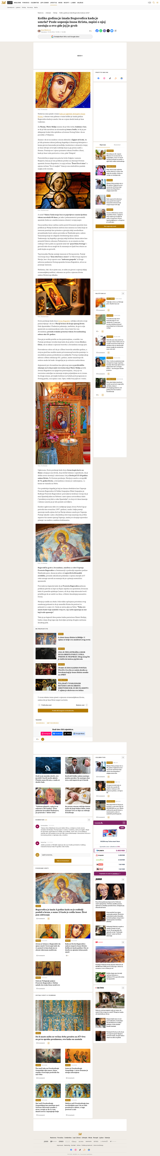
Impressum (60, 1145)
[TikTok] (110, 78)
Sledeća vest (80, 705)
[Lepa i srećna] (81, 1141)
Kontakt (73, 1145)
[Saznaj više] (122, 879)
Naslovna (40, 13)
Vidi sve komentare (63, 861)
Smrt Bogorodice (53, 723)
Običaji (55, 13)
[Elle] (68, 1141)
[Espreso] (61, 1141)
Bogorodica (40, 723)
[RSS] (116, 78)
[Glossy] (74, 1141)
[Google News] (121, 78)
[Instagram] (104, 78)
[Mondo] (53, 1141)
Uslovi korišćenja (98, 1145)
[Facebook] (98, 78)
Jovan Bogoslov (64, 321)
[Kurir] (46, 1141)
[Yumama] (104, 1141)
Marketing (67, 1145)
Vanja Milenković (46, 30)
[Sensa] (96, 1141)
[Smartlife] (88, 1141)
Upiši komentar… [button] (47, 855)
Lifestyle (48, 13)
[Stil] (3, 2)
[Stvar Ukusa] (113, 1141)
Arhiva (78, 1145)
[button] (91, 31)
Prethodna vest (46, 705)
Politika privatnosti (87, 1145)
